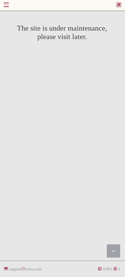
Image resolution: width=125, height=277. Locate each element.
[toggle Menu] (6, 5)
